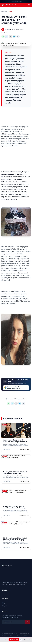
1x (20, 639)
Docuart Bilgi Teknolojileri (12, 635)
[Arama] (29, 5)
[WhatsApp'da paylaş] (2, 36)
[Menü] (2, 4)
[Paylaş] (24, 639)
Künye (4, 603)
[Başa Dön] (29, 639)
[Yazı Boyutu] (5, 639)
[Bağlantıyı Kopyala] (17, 36)
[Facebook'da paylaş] (6, 36)
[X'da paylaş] (10, 36)
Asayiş (10, 11)
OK (27, 622)
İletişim (4, 606)
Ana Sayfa (4, 11)
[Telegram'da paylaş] (14, 36)
